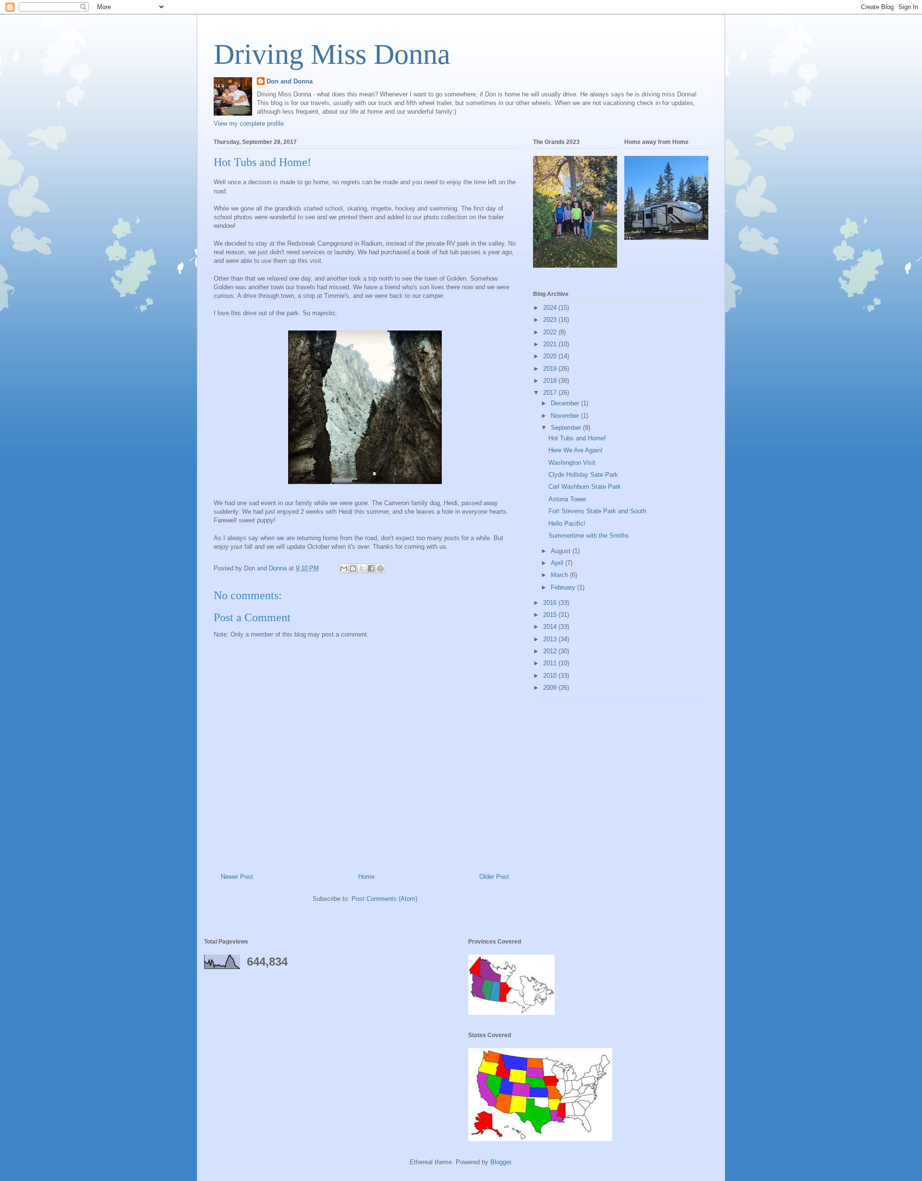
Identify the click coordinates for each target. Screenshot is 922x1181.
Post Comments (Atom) (384, 898)
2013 (550, 639)
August (561, 551)
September (567, 427)
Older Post (494, 876)
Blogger (500, 1162)
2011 (550, 663)
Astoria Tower (567, 499)
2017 (550, 392)
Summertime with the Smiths (588, 535)
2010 (550, 675)
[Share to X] (362, 568)
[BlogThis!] (353, 568)
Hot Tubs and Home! (577, 438)
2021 (550, 344)
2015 (550, 614)
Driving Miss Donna (332, 54)
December (566, 403)
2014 (550, 626)
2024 (550, 307)
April (558, 563)
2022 (550, 332)
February (564, 587)
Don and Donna (290, 81)
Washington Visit (571, 462)
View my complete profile (249, 123)
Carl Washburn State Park (584, 486)
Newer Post (237, 876)
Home (366, 876)
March (560, 575)
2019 (550, 368)
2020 (550, 356)
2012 (550, 651)
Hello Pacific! (566, 523)
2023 (550, 319)
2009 (550, 687)
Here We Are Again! (575, 450)
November (566, 415)
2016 (550, 602)
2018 (550, 380)
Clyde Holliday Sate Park (583, 474)
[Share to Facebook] (371, 568)
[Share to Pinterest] (380, 568)
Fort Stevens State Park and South (597, 511)
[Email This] (344, 568)
